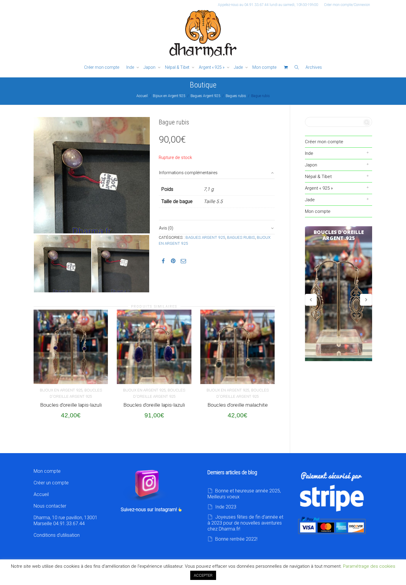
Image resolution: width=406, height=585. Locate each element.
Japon (150, 67)
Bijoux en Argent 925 (169, 96)
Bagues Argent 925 (206, 96)
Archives (314, 67)
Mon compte (264, 67)
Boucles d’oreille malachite (237, 405)
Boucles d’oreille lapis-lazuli (71, 405)
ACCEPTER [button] (203, 575)
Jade (239, 67)
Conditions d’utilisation (57, 535)
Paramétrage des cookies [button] (369, 566)
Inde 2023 (225, 507)
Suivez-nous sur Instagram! (149, 509)
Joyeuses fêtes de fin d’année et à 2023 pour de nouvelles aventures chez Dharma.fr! (245, 523)
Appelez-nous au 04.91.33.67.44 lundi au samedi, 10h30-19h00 (268, 5)
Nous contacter (50, 506)
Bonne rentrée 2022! (236, 539)
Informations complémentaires (188, 172)
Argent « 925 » (212, 67)
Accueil (142, 96)
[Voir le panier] (286, 67)
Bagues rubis (236, 96)
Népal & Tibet (177, 67)
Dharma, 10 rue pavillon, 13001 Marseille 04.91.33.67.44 (65, 520)
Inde (130, 67)
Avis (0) (166, 228)
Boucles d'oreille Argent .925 (338, 293)
